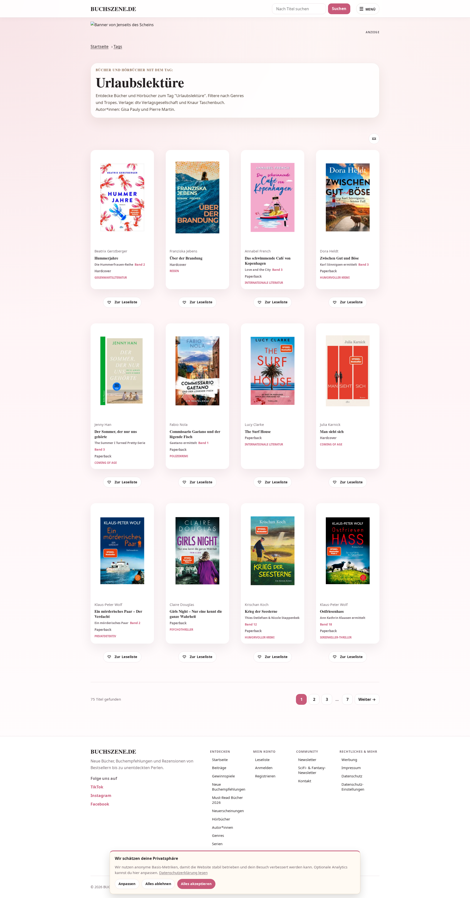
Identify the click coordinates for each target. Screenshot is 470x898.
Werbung (349, 759)
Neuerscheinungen (228, 810)
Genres (218, 835)
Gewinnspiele (223, 775)
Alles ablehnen (158, 883)
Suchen (339, 8)
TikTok (97, 787)
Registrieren (265, 775)
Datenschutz (351, 775)
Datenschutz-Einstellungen (352, 787)
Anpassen (126, 883)
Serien (217, 843)
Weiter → (367, 699)
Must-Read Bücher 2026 (227, 800)
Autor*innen (222, 827)
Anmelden (263, 767)
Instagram (101, 795)
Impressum (351, 767)
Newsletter (307, 759)
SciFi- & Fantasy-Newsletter (312, 770)
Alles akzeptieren (196, 883)
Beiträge (219, 767)
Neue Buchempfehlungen (228, 787)
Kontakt (304, 780)
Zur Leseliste (126, 302)
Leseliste (262, 759)
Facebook (100, 804)
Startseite (99, 46)
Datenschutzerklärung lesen (183, 872)
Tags (118, 46)
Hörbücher (221, 819)
